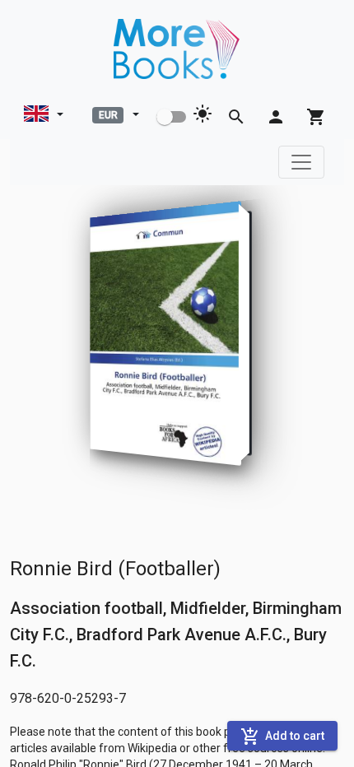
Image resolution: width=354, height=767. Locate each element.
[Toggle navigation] (301, 162)
